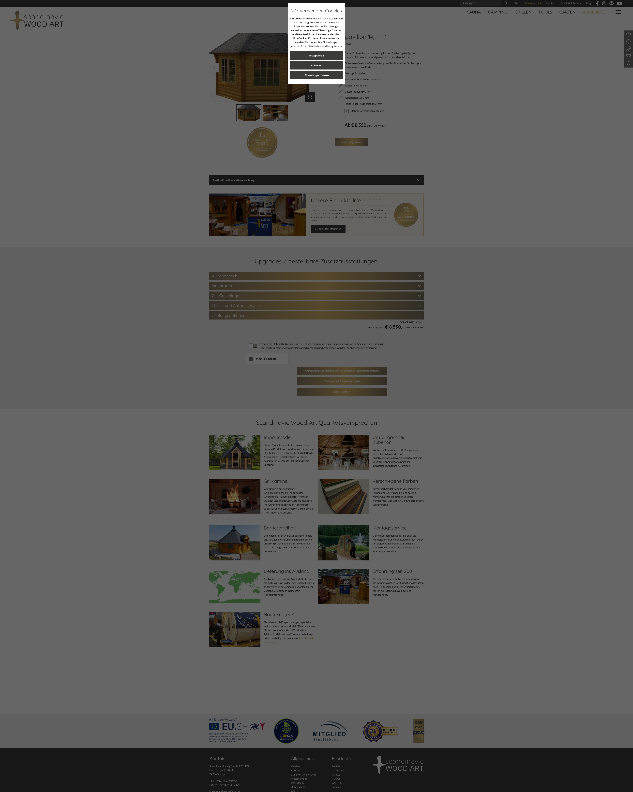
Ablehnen (316, 65)
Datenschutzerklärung (320, 46)
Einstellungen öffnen (316, 75)
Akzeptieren (316, 55)
